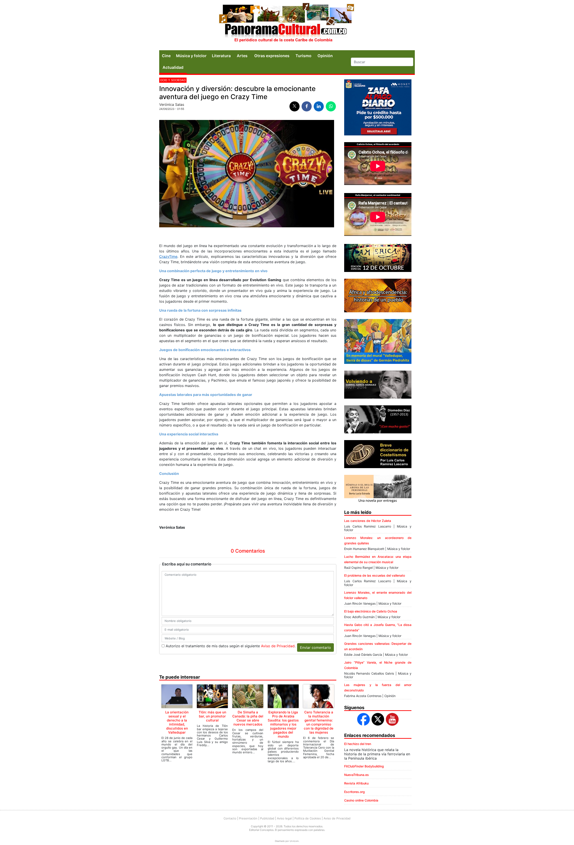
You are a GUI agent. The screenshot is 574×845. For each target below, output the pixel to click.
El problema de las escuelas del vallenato (374, 575)
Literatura (221, 55)
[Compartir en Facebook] (307, 106)
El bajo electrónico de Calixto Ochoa (370, 611)
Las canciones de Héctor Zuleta (367, 521)
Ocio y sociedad (173, 80)
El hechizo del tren (357, 744)
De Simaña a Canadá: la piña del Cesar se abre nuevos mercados (247, 718)
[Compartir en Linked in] (319, 106)
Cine (166, 55)
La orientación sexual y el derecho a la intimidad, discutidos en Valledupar (177, 722)
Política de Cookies (307, 818)
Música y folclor (191, 55)
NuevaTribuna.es (356, 775)
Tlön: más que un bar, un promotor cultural (212, 716)
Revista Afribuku (356, 783)
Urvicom (294, 841)
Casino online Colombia (361, 800)
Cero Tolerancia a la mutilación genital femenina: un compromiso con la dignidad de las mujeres (318, 722)
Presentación (248, 818)
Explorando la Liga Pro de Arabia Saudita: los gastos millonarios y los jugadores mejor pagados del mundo (283, 724)
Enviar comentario (315, 647)
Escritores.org (354, 792)
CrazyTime (168, 256)
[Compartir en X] (294, 106)
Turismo (303, 55)
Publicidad (267, 818)
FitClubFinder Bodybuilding (364, 766)
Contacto (230, 818)
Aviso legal (284, 818)
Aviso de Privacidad (278, 646)
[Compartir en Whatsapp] (331, 106)
